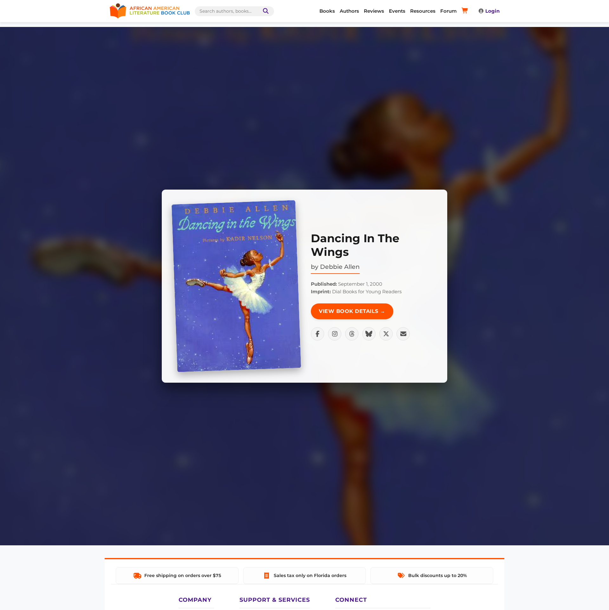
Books (327, 11)
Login (492, 11)
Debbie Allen (340, 266)
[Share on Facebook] (317, 334)
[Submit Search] (264, 11)
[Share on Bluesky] (369, 334)
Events (397, 11)
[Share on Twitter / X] (386, 334)
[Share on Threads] (351, 334)
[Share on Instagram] (334, 334)
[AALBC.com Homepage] (149, 11)
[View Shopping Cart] (466, 11)
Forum (448, 11)
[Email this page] (403, 334)
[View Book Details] (236, 286)
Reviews (374, 11)
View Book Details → (352, 311)
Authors (349, 11)
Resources (422, 11)
